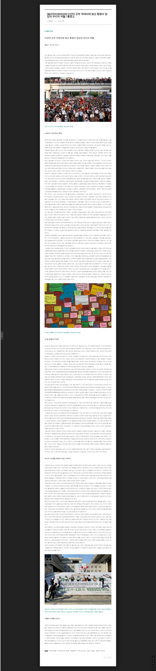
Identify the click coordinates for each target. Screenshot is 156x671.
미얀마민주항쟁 (52, 650)
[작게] (153, 661)
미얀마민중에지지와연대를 (63, 650)
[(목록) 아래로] (153, 666)
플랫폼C (93, 650)
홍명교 (88, 650)
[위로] (153, 663)
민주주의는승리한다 (81, 650)
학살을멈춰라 (73, 650)
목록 (1, 335)
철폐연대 (98, 650)
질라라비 (103, 650)
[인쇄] (153, 668)
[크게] (153, 658)
